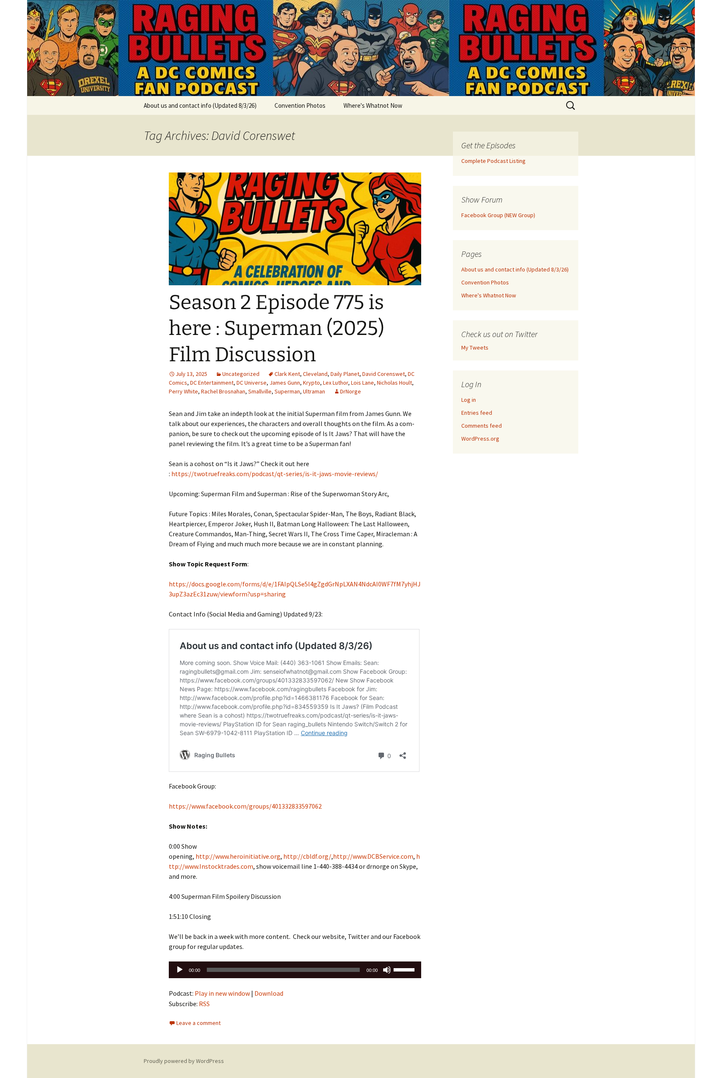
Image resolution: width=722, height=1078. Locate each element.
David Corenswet (383, 374)
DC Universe (251, 382)
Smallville (260, 391)
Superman (287, 391)
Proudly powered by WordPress (184, 1061)
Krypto (311, 382)
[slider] (405, 969)
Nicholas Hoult (394, 382)
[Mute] (387, 970)
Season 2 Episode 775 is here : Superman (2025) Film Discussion (276, 328)
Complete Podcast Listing (493, 161)
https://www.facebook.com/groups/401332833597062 (245, 806)
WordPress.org (480, 438)
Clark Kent (287, 374)
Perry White (183, 391)
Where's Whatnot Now (372, 105)
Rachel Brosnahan (223, 391)
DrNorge (350, 391)
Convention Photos (300, 105)
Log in (468, 399)
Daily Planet (344, 374)
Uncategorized (240, 374)
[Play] (179, 970)
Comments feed (481, 425)
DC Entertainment (212, 382)
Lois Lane (362, 382)
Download (268, 993)
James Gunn (284, 382)
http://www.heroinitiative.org (238, 856)
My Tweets (474, 347)
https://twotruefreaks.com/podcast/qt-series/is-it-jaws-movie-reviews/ (274, 473)
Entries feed (476, 412)
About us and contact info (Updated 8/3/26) (200, 105)
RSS (204, 1003)
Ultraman (314, 391)
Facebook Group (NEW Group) (498, 215)
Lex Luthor (335, 382)
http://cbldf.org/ (307, 856)
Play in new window (222, 993)
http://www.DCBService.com (373, 856)
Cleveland (315, 374)
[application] (295, 969)
